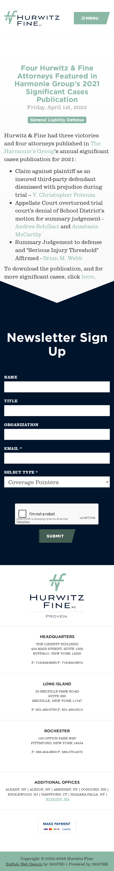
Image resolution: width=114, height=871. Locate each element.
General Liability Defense (57, 119)
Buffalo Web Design (24, 864)
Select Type (21, 472)
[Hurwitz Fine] (32, 18)
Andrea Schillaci (37, 226)
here (88, 276)
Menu (92, 18)
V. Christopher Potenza (64, 194)
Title (11, 400)
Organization (21, 424)
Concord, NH (93, 789)
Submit (55, 536)
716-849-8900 (46, 662)
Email (13, 448)
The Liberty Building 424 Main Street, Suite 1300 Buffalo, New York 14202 (57, 648)
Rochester (57, 731)
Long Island (57, 684)
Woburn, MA (57, 799)
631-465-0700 (46, 709)
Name (10, 377)
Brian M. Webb (62, 258)
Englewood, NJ (23, 794)
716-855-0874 (72, 662)
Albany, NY (16, 789)
